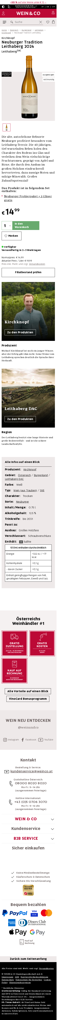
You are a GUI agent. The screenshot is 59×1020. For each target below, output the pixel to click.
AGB (17, 977)
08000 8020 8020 (31, 783)
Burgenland (26, 30)
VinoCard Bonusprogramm (28, 699)
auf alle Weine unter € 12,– (28, 2)
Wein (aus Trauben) (25, 490)
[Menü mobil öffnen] (4, 22)
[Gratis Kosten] (42, 643)
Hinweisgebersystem (20, 982)
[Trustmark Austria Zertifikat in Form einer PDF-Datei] (28, 889)
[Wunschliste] (47, 22)
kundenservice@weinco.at (31, 771)
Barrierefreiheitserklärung (34, 977)
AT (42, 6)
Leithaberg (39, 30)
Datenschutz (8, 980)
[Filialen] (53, 13)
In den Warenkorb (22, 225)
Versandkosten (37, 264)
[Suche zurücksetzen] (40, 22)
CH (53, 6)
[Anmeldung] (3, 13)
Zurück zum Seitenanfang (28, 959)
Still (42, 490)
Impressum (7, 977)
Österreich (14, 30)
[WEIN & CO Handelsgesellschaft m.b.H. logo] (28, 13)
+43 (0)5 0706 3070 (30, 802)
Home (4, 30)
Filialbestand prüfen (28, 272)
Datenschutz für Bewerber (29, 980)
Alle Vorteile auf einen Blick (27, 691)
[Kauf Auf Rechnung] (14, 671)
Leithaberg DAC (14, 479)
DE (48, 6)
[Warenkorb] (53, 21)
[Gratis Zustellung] (14, 643)
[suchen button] (12, 22)
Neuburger (22, 501)
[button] (3, 6)
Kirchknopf (6, 33)
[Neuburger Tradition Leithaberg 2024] (6, 128)
